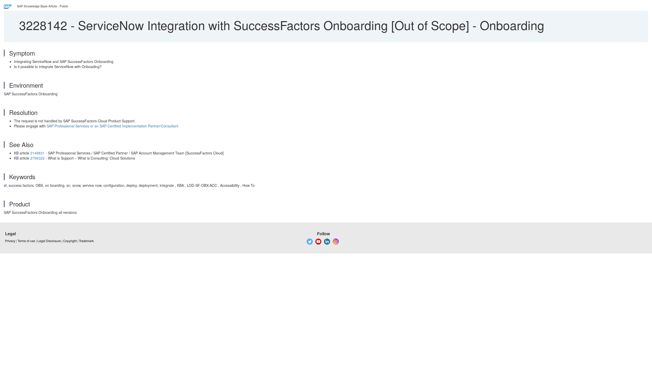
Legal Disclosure (49, 241)
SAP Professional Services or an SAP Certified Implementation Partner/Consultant (112, 125)
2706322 (37, 158)
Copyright (70, 241)
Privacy (10, 241)
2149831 (37, 152)
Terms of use (26, 241)
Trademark (86, 241)
